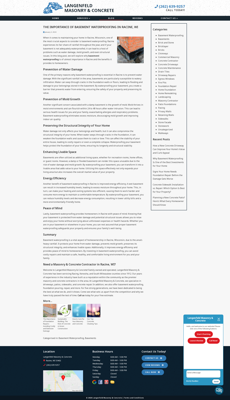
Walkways (163, 133)
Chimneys (163, 53)
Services (82, 18)
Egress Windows (166, 78)
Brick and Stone (166, 42)
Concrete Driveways (168, 64)
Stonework (163, 125)
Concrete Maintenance (169, 68)
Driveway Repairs (167, 75)
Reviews (138, 18)
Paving (161, 107)
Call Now (151, 372)
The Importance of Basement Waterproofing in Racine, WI (90, 27)
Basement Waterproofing (71, 338)
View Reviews (153, 365)
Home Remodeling (167, 93)
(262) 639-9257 (171, 6)
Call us (81, 295)
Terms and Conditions (134, 398)
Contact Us (168, 18)
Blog (111, 18)
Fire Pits (162, 82)
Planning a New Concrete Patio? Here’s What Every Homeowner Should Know (169, 201)
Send (216, 381)
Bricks (161, 49)
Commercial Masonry (168, 57)
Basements (90, 338)
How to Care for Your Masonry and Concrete (78, 321)
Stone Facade (164, 122)
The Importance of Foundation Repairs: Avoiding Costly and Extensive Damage (49, 325)
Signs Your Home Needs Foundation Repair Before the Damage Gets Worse (167, 175)
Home (55, 18)
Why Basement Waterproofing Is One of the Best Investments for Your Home (168, 162)
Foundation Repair (167, 86)
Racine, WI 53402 (53, 360)
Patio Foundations (167, 104)
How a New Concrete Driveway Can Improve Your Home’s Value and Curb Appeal (169, 149)
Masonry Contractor (168, 100)
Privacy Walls (164, 111)
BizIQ (188, 381)
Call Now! (213, 340)
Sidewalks (163, 118)
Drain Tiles (163, 71)
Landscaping (164, 96)
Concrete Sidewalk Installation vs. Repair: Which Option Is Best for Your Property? (169, 188)
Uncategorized (165, 129)
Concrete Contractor (168, 60)
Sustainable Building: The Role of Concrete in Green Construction (64, 324)
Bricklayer (163, 46)
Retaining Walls (166, 115)
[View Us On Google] (63, 390)
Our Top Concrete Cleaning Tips (92, 321)
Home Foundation (167, 89)
